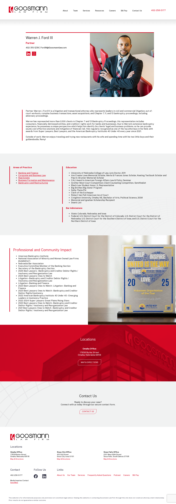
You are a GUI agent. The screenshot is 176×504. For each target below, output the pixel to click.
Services (86, 11)
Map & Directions (89, 362)
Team (75, 11)
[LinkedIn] (28, 53)
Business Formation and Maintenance (36, 180)
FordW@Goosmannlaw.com (54, 47)
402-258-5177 (158, 10)
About (65, 11)
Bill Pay (124, 11)
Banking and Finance (28, 173)
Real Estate (24, 178)
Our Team (71, 475)
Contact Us (137, 11)
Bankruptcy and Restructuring (33, 183)
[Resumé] (34, 53)
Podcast (117, 475)
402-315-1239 (32, 47)
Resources (99, 11)
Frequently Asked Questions (99, 475)
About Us (61, 475)
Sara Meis (14, 483)
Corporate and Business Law (32, 175)
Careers (112, 11)
